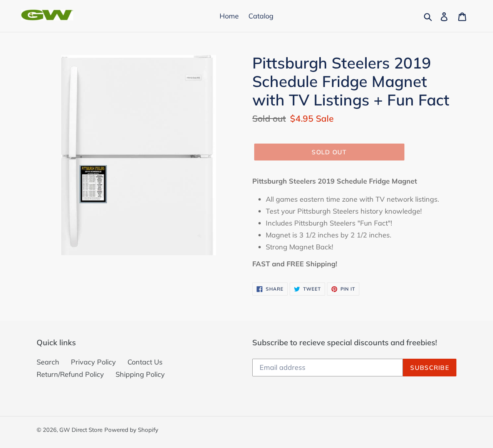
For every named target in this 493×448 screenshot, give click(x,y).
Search (48, 362)
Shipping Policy (140, 374)
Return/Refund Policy (70, 374)
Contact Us (145, 362)
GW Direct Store (80, 429)
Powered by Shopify (131, 429)
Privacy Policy (93, 362)
